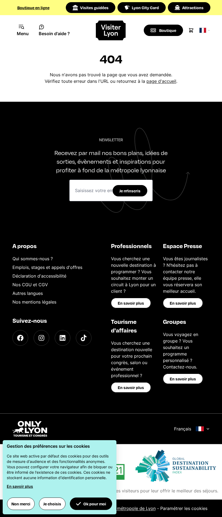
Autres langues (27, 293)
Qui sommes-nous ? (32, 258)
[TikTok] (84, 338)
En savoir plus (131, 303)
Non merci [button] (20, 503)
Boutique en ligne (33, 7)
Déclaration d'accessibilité (39, 276)
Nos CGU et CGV (30, 284)
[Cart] (191, 30)
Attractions (193, 7)
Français (182, 429)
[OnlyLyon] (29, 428)
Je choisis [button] (52, 503)
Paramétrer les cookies (183, 508)
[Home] (111, 30)
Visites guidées (94, 7)
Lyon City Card (145, 7)
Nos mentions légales (34, 302)
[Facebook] (20, 338)
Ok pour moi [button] (94, 503)
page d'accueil (161, 81)
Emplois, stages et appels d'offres (47, 267)
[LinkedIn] (62, 338)
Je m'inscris (130, 190)
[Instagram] (41, 338)
